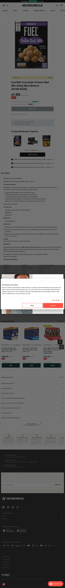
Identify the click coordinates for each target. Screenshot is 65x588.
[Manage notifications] (3, 584)
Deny (32, 305)
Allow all (53, 305)
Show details (56, 300)
